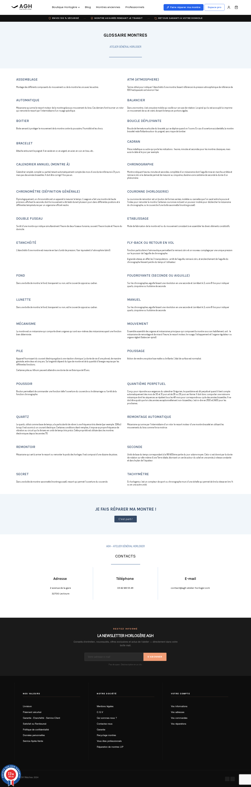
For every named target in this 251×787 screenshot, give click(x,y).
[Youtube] (232, 779)
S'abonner (155, 656)
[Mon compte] (229, 7)
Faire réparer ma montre (185, 7)
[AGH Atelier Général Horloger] (22, 7)
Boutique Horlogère (64, 7)
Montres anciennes (108, 7)
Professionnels (134, 7)
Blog (88, 7)
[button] (125, 519)
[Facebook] (227, 779)
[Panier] (236, 7)
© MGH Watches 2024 (27, 777)
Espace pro (214, 7)
